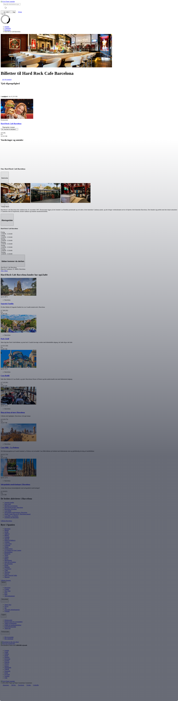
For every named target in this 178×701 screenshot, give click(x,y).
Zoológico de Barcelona (11, 517)
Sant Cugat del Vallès (10, 575)
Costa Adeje (8, 543)
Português (7, 671)
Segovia (6, 574)
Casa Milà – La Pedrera (11, 516)
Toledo (6, 547)
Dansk (6, 655)
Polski (6, 673)
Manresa (6, 577)
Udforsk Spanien (6, 580)
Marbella (7, 567)
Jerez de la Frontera (10, 562)
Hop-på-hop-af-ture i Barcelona (13, 507)
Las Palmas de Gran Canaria (12, 550)
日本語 (6, 669)
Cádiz (6, 570)
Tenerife (6, 538)
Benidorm (7, 553)
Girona (6, 557)
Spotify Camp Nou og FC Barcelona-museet (17, 514)
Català (6, 652)
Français (6, 662)
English (6, 650)
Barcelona (7, 528)
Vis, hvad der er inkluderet (8, 129)
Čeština (6, 654)
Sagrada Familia (9, 502)
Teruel (6, 555)
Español (6, 660)
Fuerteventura (8, 548)
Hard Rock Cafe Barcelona (11, 124)
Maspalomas (8, 560)
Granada (6, 537)
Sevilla (6, 532)
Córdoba (7, 542)
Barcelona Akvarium (10, 509)
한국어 (6, 664)
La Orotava (7, 569)
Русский (7, 674)
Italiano (6, 666)
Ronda (6, 565)
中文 (5, 678)
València (6, 533)
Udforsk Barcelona (6, 521)
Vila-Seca (7, 572)
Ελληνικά (7, 659)
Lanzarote (7, 545)
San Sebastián (8, 564)
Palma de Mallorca (9, 540)
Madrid (6, 530)
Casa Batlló (7, 511)
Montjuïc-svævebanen (10, 506)
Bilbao (6, 559)
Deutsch (6, 657)
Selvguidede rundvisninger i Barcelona (15, 512)
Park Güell (7, 504)
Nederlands (7, 667)
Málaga (6, 535)
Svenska (6, 676)
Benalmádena (8, 552)
